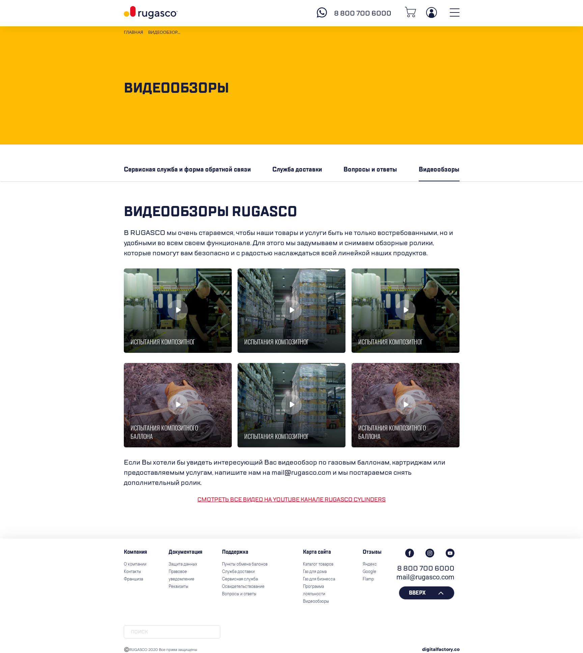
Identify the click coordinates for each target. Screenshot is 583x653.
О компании (135, 564)
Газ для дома (315, 572)
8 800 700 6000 (362, 13)
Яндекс (370, 564)
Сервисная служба (240, 579)
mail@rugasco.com (425, 577)
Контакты (132, 572)
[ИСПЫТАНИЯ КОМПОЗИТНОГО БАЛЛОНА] (178, 405)
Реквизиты (178, 586)
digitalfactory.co (441, 650)
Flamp (368, 579)
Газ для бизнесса (319, 579)
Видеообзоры (439, 169)
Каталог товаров (318, 564)
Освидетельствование (243, 586)
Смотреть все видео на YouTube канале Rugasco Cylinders (291, 499)
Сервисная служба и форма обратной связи (187, 169)
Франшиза (133, 579)
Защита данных (183, 564)
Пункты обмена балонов (245, 564)
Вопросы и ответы (370, 169)
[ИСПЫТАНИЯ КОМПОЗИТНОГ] (178, 310)
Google (369, 572)
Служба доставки (297, 169)
